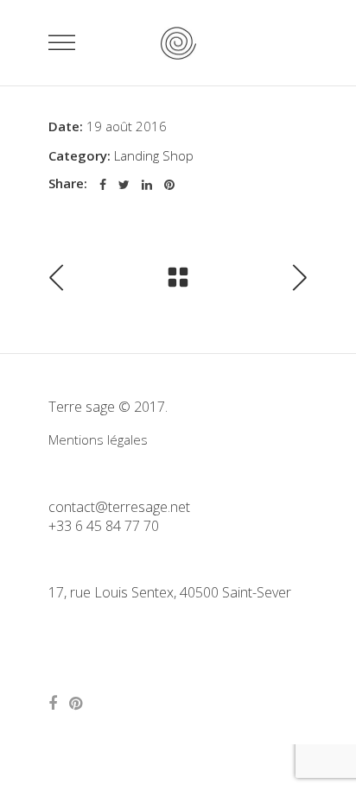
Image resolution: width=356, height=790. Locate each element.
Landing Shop (154, 155)
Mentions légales (98, 439)
